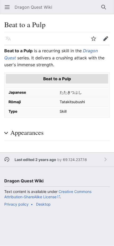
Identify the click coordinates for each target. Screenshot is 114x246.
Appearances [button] (26, 132)
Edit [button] (107, 41)
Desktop (43, 204)
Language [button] (10, 41)
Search (105, 9)
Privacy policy (16, 204)
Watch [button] (95, 41)
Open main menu (9, 9)
